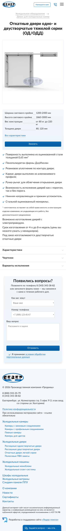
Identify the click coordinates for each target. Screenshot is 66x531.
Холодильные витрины (15, 479)
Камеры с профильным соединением (24, 429)
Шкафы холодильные (15, 475)
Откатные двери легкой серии (20, 453)
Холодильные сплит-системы (20, 469)
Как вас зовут (18, 298)
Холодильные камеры (15, 421)
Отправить (33, 348)
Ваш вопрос (12, 321)
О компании (9, 488)
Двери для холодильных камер (33, 17)
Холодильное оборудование (30, 14)
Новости (7, 492)
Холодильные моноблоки (18, 466)
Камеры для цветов (15, 436)
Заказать (33, 144)
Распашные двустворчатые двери (22, 449)
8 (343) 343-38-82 (46, 286)
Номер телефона (20, 310)
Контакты (8, 501)
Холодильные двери (14, 441)
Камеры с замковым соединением (22, 426)
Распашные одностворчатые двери (23, 446)
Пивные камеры (13, 433)
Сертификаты (10, 497)
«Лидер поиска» (50, 520)
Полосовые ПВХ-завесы (17, 456)
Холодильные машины (15, 462)
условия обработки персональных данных (25, 355)
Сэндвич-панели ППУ (15, 482)
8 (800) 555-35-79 (11, 393)
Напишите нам (42, 5)
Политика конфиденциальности (19, 409)
